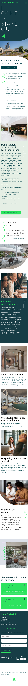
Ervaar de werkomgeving (16, 238)
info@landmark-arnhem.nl (8, 624)
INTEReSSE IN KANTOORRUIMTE (14, 592)
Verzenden (6, 651)
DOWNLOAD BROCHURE (10, 628)
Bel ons (21, 585)
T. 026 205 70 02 (5, 622)
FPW (8, 674)
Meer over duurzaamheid (11, 213)
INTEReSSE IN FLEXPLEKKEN (14, 605)
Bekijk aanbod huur (9, 67)
